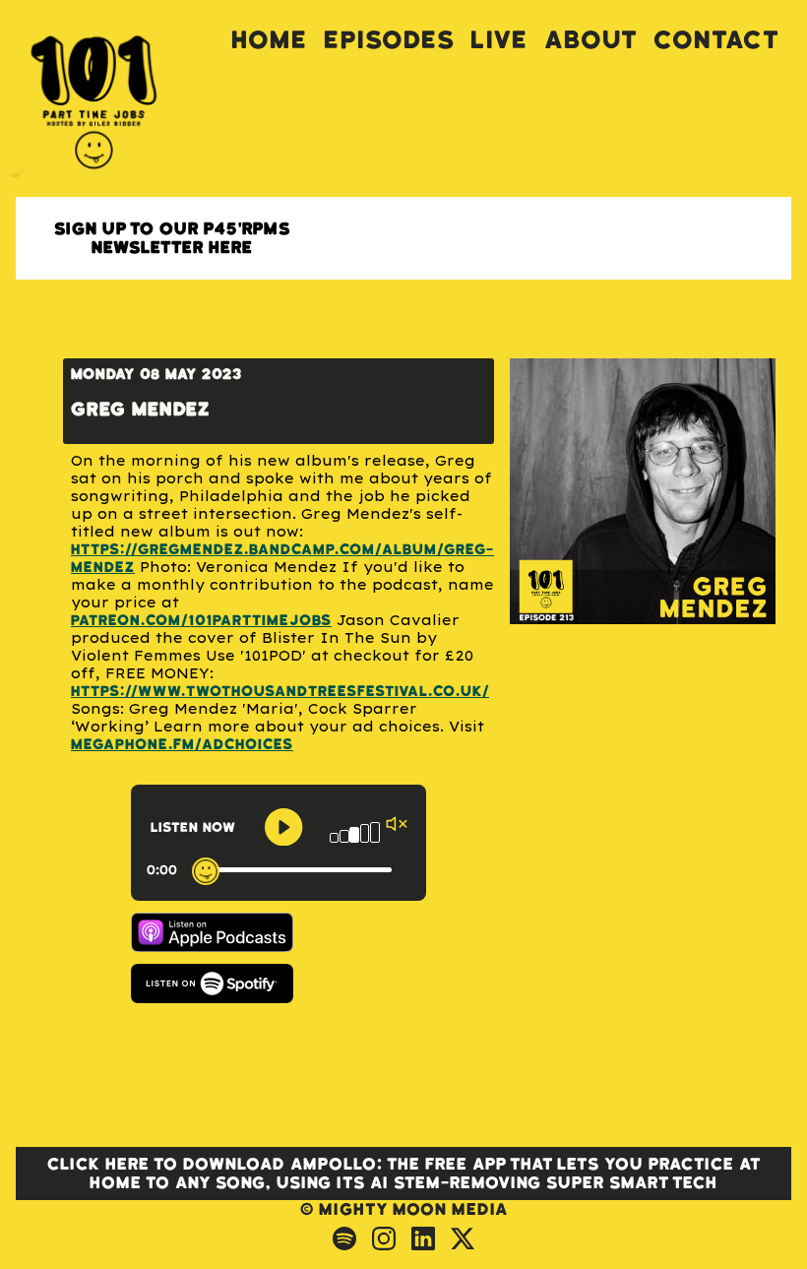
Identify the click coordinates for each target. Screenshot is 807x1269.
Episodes (389, 40)
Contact (716, 40)
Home (269, 40)
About (591, 40)
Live (499, 40)
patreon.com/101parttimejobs (201, 620)
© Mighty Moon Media (404, 1209)
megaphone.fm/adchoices (182, 744)
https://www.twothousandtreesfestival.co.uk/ (280, 691)
